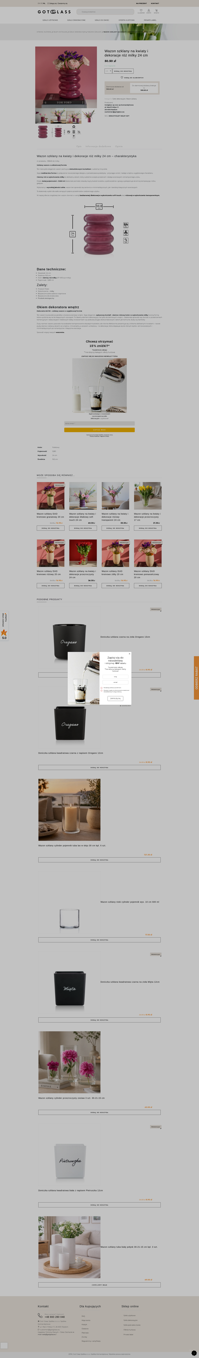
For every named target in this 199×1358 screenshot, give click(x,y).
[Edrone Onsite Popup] (99, 679)
